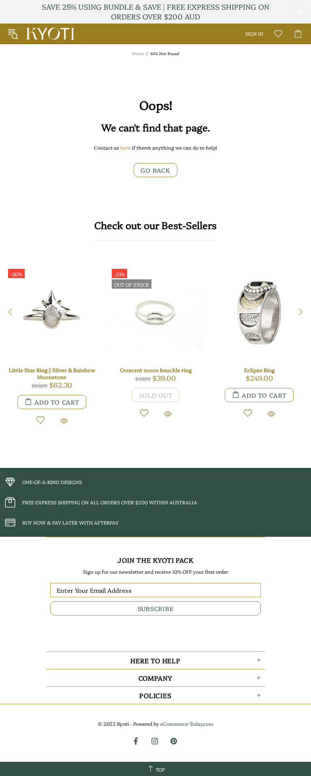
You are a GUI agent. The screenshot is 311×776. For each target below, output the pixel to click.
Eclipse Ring (259, 370)
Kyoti (50, 34)
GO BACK (155, 170)
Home (138, 53)
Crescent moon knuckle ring (156, 370)
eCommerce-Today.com (186, 723)
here (125, 147)
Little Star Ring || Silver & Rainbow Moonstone (52, 373)
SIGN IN (254, 33)
